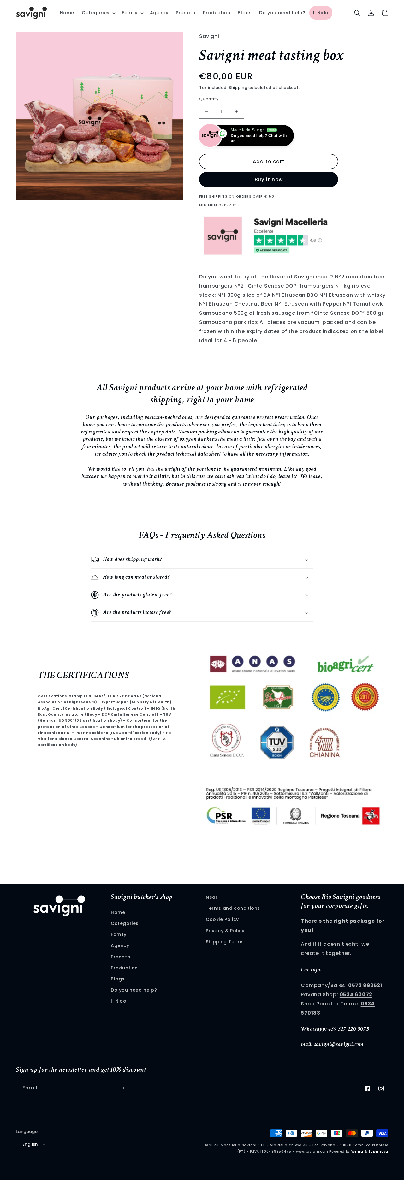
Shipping (238, 87)
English (30, 1144)
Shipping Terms (225, 942)
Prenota (120, 957)
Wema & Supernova (369, 1151)
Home (118, 912)
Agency (120, 945)
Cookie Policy (222, 919)
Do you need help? (134, 990)
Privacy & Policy (225, 930)
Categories (125, 923)
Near (211, 897)
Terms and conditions (233, 908)
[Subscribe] (122, 1088)
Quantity (209, 99)
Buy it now (269, 179)
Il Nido (118, 1001)
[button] (98, 12)
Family (119, 934)
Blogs (118, 979)
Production (124, 968)
